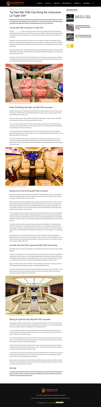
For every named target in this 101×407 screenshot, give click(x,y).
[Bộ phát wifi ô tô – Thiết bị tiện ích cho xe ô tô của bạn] (70, 18)
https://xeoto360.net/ (50, 402)
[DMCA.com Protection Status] (59, 402)
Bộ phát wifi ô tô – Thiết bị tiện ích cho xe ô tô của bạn (83, 16)
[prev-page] (68, 46)
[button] (93, 3)
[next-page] (71, 46)
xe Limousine (17, 31)
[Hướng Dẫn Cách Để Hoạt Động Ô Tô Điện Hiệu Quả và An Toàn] (70, 27)
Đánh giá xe (12, 9)
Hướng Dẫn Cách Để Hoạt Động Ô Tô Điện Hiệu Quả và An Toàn (83, 27)
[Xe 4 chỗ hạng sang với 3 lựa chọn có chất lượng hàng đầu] (70, 37)
